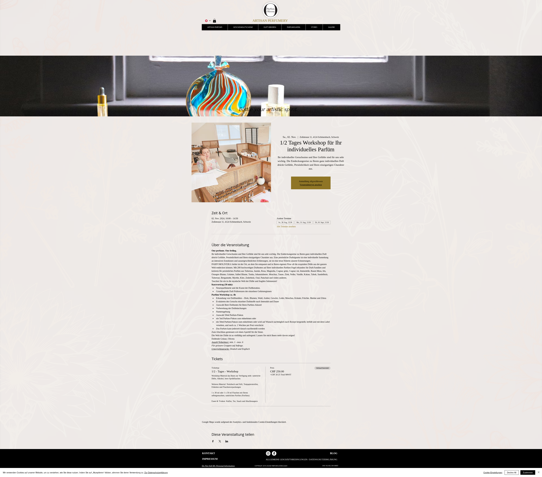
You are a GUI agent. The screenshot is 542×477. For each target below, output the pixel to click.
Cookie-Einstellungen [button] (492, 472)
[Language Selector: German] (208, 21)
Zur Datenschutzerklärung (156, 472)
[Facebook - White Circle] (274, 453)
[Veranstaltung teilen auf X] (219, 441)
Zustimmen (528, 472)
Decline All (511, 472)
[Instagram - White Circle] (268, 453)
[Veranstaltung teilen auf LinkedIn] (226, 441)
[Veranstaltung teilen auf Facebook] (213, 441)
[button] (214, 20)
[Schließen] (538, 472)
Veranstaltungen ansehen (311, 184)
